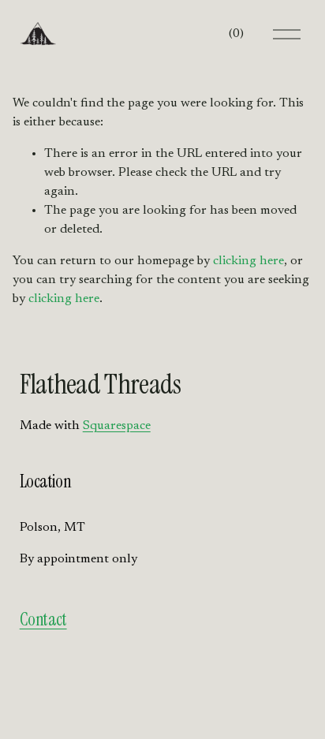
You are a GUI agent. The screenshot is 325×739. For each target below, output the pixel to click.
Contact (43, 620)
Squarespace (117, 426)
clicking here (248, 261)
